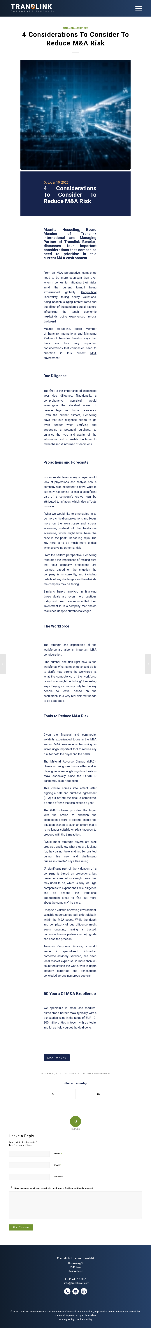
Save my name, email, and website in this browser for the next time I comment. (53, 1188)
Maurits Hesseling (57, 329)
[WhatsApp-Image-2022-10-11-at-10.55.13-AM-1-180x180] (75, 115)
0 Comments (72, 1073)
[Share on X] (53, 1094)
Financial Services (75, 28)
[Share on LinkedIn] (98, 1094)
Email (57, 1165)
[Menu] (137, 8)
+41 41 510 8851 (77, 1279)
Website (58, 1176)
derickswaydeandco (98, 1073)
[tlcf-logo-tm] (32, 8)
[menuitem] (137, 8)
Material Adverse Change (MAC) (72, 761)
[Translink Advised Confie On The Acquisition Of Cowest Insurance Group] (148, 664)
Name (58, 1153)
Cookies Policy (84, 1319)
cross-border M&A (64, 1013)
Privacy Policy (66, 1319)
